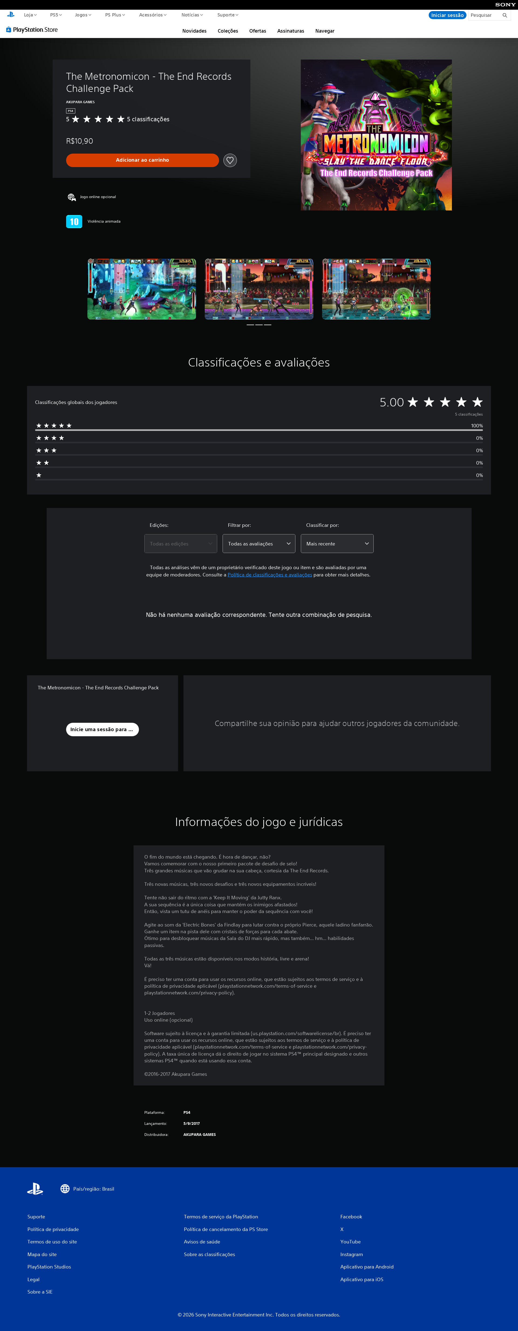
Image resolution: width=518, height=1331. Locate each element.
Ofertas (257, 31)
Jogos (81, 14)
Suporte (226, 14)
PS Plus (113, 14)
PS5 (54, 14)
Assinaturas (290, 31)
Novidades (194, 31)
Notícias (190, 14)
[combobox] (180, 543)
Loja (28, 14)
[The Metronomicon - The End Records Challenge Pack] (141, 289)
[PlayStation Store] (33, 29)
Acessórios (151, 14)
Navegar (325, 31)
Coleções (228, 31)
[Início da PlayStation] (10, 15)
